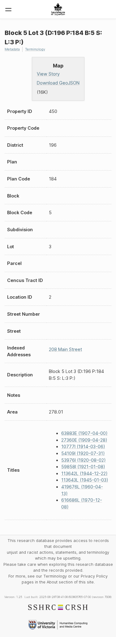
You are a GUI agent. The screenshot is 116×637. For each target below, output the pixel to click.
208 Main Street (65, 349)
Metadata (12, 49)
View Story (48, 73)
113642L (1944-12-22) (84, 473)
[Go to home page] (58, 9)
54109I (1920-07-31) (83, 453)
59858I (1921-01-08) (83, 466)
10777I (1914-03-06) (83, 446)
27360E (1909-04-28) (84, 440)
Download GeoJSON (58, 82)
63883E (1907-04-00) (84, 433)
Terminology (35, 49)
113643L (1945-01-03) (84, 480)
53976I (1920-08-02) (83, 460)
